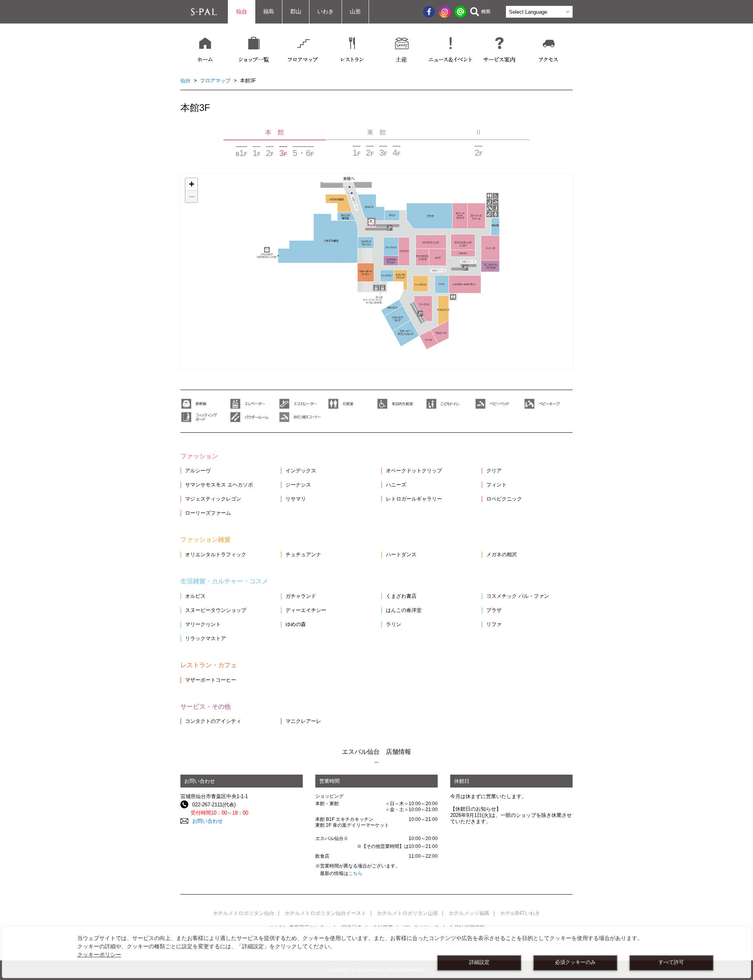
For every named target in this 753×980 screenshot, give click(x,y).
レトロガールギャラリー (414, 499)
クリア (494, 471)
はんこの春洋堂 (404, 610)
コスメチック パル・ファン (517, 596)
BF (241, 153)
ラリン (393, 624)
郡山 (295, 12)
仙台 (241, 12)
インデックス (301, 471)
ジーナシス (298, 485)
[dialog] (376, 952)
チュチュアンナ (303, 554)
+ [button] (191, 184)
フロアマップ (215, 80)
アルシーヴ (198, 471)
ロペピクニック (504, 499)
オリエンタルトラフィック (215, 554)
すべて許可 (671, 962)
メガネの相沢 (501, 554)
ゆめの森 (296, 624)
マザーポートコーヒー (210, 680)
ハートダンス (401, 554)
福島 (268, 12)
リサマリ (296, 499)
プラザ (494, 610)
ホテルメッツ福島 (469, 913)
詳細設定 (479, 962)
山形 (355, 12)
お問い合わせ (207, 821)
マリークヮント (203, 624)
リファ (494, 624)
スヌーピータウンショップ (215, 610)
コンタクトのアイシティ (213, 721)
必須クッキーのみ (575, 962)
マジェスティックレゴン (213, 499)
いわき (325, 12)
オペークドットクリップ (414, 471)
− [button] (192, 196)
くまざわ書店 (401, 596)
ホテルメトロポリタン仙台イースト (325, 913)
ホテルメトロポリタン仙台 (243, 913)
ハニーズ (396, 485)
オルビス (195, 596)
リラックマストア (205, 638)
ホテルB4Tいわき (520, 913)
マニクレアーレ (303, 721)
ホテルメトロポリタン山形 (407, 913)
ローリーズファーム (208, 513)
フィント (496, 485)
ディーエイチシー (306, 610)
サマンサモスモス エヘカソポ (219, 485)
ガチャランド (301, 596)
